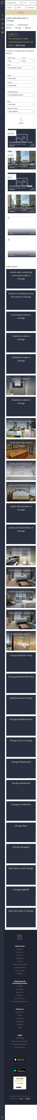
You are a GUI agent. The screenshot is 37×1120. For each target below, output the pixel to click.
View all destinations (20, 1001)
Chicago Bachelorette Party (21, 676)
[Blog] (2, 32)
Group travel (20, 970)
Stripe (28, 1099)
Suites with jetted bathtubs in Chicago (21, 487)
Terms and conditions (19, 1044)
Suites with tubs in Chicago (21, 612)
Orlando (20, 995)
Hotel (9, 75)
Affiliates (19, 974)
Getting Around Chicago (21, 698)
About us (19, 952)
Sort (9, 65)
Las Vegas (20, 989)
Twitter (20, 1015)
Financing (20, 1038)
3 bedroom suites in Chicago (21, 380)
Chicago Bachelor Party (21, 655)
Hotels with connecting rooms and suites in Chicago (21, 275)
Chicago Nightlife (21, 889)
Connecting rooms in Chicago (21, 316)
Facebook (20, 1012)
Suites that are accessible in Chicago (21, 423)
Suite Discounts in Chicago (21, 911)
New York (19, 992)
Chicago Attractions (21, 783)
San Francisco (19, 998)
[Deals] (2, 24)
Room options (12, 109)
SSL (21, 1099)
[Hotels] (2, 28)
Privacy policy (19, 1047)
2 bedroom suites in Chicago (21, 359)
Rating (9, 82)
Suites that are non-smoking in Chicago (21, 551)
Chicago (20, 986)
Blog (19, 1027)
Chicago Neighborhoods (21, 719)
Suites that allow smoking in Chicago (21, 593)
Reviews (20, 955)
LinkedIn (19, 1024)
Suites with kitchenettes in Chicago (21, 529)
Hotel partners (19, 967)
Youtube (20, 1018)
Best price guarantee (20, 1041)
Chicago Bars (21, 825)
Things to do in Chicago (21, 740)
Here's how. (20, 45)
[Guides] (2, 20)
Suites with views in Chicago (21, 636)
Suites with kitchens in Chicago (21, 508)
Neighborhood (12, 92)
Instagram (20, 1021)
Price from (11, 58)
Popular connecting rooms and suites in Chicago (21, 295)
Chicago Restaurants (21, 762)
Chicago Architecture (21, 804)
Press (20, 961)
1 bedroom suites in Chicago (21, 338)
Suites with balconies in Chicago (21, 444)
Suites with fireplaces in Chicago (21, 465)
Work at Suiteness (20, 964)
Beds (9, 101)
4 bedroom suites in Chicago (21, 402)
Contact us (20, 958)
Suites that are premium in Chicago (21, 572)
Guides (20, 949)
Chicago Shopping (21, 847)
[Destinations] (2, 15)
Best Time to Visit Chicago (21, 868)
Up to (24, 58)
